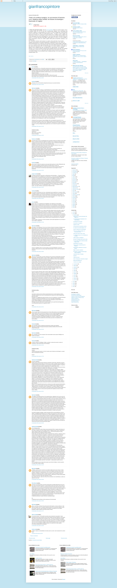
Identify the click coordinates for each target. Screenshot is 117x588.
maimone (33, 81)
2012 (74, 212)
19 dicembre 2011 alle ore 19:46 (38, 286)
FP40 (74, 89)
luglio (75, 270)
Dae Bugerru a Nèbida (75, 294)
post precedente (49, 29)
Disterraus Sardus (76, 35)
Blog (73, 175)
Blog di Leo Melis (76, 138)
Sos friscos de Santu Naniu (76, 295)
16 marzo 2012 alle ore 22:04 (37, 533)
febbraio (75, 278)
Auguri (73, 174)
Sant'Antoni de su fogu (75, 299)
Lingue (73, 193)
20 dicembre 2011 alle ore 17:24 (38, 356)
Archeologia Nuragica (77, 117)
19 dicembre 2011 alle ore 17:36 (38, 222)
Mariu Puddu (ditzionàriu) (77, 97)
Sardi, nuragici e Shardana (71, 562)
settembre (75, 267)
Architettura (74, 172)
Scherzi (73, 198)
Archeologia (74, 171)
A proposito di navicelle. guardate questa (42, 547)
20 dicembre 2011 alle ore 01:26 (38, 329)
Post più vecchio (64, 538)
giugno (75, 271)
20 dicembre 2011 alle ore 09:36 (38, 337)
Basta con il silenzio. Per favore (66, 553)
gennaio (75, 279)
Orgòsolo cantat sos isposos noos (77, 297)
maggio (75, 273)
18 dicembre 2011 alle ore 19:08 (38, 84)
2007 (74, 286)
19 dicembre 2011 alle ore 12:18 (38, 126)
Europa (73, 182)
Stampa (73, 204)
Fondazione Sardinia (77, 40)
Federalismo (74, 183)
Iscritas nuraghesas (75, 298)
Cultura (73, 176)
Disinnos (74, 178)
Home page (48, 538)
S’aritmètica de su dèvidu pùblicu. (78, 90)
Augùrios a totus (76, 224)
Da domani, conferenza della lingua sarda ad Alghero (80, 252)
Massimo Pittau (76, 136)
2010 (74, 281)
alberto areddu (34, 514)
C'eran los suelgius (74, 163)
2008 (74, 284)
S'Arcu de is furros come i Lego (79, 233)
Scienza (73, 200)
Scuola (73, 201)
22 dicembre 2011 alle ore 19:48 (38, 525)
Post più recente (32, 538)
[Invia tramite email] (48, 59)
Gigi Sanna (34, 88)
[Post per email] (46, 59)
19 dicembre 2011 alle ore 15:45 (38, 170)
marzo (75, 276)
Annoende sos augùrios (77, 223)
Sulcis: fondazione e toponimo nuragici (80, 258)
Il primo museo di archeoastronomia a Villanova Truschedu (46, 571)
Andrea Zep (34, 529)
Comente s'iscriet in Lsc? (78, 77)
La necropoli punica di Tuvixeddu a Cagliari (80, 110)
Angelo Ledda (34, 173)
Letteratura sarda (75, 189)
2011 (74, 213)
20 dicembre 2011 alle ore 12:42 (38, 345)
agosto (75, 268)
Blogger (63, 579)
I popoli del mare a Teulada (78, 254)
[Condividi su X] (51, 59)
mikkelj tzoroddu (35, 359)
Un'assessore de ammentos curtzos (79, 226)
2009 (74, 283)
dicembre (75, 215)
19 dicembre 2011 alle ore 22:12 (38, 320)
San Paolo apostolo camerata (77, 27)
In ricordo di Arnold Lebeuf (77, 118)
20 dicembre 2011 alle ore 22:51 (38, 391)
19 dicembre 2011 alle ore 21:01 (38, 306)
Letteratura (74, 187)
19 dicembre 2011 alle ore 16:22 (38, 198)
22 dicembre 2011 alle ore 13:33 (38, 479)
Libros (73, 190)
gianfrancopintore (44, 6)
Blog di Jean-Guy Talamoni (78, 65)
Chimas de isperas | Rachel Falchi (78, 46)
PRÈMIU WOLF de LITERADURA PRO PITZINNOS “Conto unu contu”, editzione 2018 (79, 56)
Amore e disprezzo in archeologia (79, 229)
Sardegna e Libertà (76, 26)
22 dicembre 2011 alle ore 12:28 (38, 464)
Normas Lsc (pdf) (76, 100)
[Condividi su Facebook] (52, 59)
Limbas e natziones (76, 54)
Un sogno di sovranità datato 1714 (79, 227)
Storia (73, 207)
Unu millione (32, 553)
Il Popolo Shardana (76, 125)
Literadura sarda (75, 194)
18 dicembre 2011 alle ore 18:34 (38, 77)
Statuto (73, 205)
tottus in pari (75, 60)
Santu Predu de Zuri (75, 302)
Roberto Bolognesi (76, 49)
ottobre (75, 265)
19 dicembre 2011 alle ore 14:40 (38, 159)
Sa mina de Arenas (74, 300)
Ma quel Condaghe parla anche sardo (80, 239)
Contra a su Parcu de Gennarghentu (78, 296)
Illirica (74, 133)
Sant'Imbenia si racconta (77, 243)
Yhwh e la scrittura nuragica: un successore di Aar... (79, 231)
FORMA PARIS (75, 86)
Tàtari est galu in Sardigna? (78, 237)
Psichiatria (74, 197)
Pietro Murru (34, 483)
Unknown (33, 340)
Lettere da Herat (76, 257)
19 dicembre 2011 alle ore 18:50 (38, 251)
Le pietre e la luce (38, 558)
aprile (75, 275)
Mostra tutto (86, 103)
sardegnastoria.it (76, 141)
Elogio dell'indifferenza (77, 260)
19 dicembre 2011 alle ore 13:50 (38, 135)
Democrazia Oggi (76, 22)
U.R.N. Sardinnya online (77, 30)
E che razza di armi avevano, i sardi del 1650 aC (44, 564)
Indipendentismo (75, 186)
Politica (73, 196)
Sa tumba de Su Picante (77, 221)
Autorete (75, 255)
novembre (75, 264)
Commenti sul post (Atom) (37, 540)
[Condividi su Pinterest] (53, 59)
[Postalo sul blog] (50, 59)
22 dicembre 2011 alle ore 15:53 (38, 500)
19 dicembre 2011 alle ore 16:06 (38, 187)
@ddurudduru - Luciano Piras (78, 45)
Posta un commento (34, 535)
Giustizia (74, 185)
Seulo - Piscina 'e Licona (77, 126)
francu (33, 66)
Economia (74, 179)
